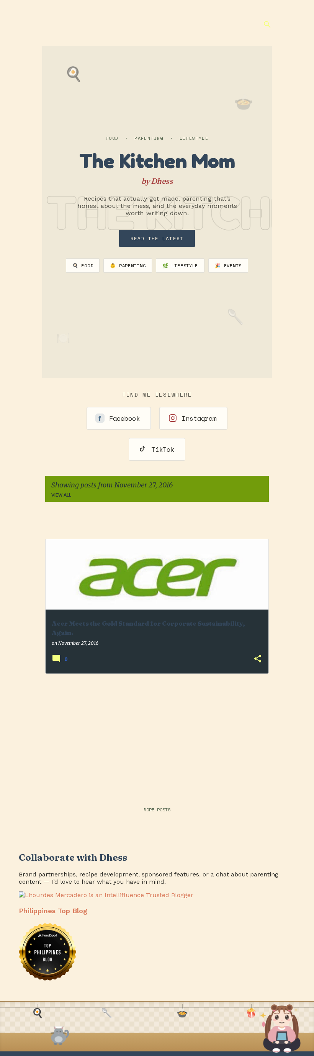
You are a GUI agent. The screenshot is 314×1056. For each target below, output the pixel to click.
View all (61, 494)
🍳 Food (82, 265)
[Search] (267, 24)
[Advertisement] (157, 733)
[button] (257, 659)
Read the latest (157, 238)
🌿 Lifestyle (180, 265)
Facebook (124, 418)
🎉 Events (228, 265)
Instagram (199, 418)
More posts (157, 809)
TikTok (162, 449)
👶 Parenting (128, 265)
